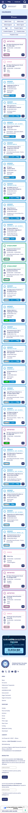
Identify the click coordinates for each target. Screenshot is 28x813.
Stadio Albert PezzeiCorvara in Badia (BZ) (12, 234)
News (3, 680)
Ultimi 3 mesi (7, 21)
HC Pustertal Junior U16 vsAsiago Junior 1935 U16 (14, 147)
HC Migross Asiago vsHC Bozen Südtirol (12, 413)
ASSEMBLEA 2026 (6, 690)
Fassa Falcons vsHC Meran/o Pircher (12, 208)
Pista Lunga (5, 721)
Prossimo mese (20, 31)
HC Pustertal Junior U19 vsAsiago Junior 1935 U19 (14, 331)
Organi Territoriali (6, 695)
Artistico (4, 713)
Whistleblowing (6, 744)
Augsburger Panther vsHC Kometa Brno (13, 86)
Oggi (6, 28)
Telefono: (9, 741)
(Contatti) (18, 741)
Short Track (5, 723)
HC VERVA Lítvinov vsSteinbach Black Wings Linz (14, 188)
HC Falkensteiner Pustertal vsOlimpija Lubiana (14, 454)
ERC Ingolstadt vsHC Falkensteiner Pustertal (14, 106)
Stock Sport (5, 731)
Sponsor (4, 700)
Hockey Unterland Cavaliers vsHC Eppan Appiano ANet (15, 494)
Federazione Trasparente (8, 685)
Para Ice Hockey (6, 711)
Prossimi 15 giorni (8, 31)
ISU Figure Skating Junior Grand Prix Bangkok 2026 (15, 576)
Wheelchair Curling (7, 728)
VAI (23, 54)
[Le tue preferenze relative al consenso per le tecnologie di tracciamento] (25, 810)
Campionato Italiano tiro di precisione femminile (13, 270)
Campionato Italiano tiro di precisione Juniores (13, 249)
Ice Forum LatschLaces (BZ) (11, 112)
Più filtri (14, 17)
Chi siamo (4, 683)
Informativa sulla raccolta (9, 811)
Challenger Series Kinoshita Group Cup (14, 597)
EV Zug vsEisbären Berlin (11, 167)
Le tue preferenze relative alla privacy (15, 807)
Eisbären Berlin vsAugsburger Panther (12, 311)
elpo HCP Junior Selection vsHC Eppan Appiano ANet (14, 392)
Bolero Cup (10, 556)
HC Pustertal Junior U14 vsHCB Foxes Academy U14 (14, 535)
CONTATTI (4, 735)
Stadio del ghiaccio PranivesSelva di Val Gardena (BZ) (14, 479)
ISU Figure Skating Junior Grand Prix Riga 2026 (15, 433)
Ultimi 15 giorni (8, 25)
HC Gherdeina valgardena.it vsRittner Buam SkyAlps (15, 474)
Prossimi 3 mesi (14, 34)
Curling (4, 726)
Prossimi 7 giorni (18, 28)
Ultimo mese (20, 21)
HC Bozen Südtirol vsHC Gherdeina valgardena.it (14, 229)
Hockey (4, 708)
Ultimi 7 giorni (20, 25)
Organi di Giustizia (6, 698)
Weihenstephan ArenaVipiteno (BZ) (12, 520)
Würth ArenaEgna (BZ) (10, 91)
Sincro (3, 718)
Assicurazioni (5, 693)
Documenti (5, 688)
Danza (3, 716)
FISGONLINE (17, 1)
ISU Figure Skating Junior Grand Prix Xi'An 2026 (15, 45)
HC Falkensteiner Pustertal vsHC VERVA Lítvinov (14, 290)
